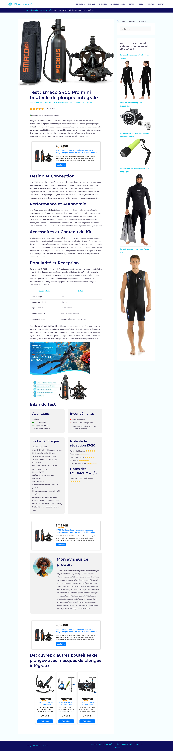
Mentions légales (127, 744)
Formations (151, 4)
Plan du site (139, 744)
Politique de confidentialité (109, 744)
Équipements (103, 4)
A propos (94, 744)
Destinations (80, 4)
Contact (160, 4)
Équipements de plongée (39, 102)
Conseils (140, 4)
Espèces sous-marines (118, 4)
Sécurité (131, 4)
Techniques (92, 4)
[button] (44, 115)
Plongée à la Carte (25, 4)
